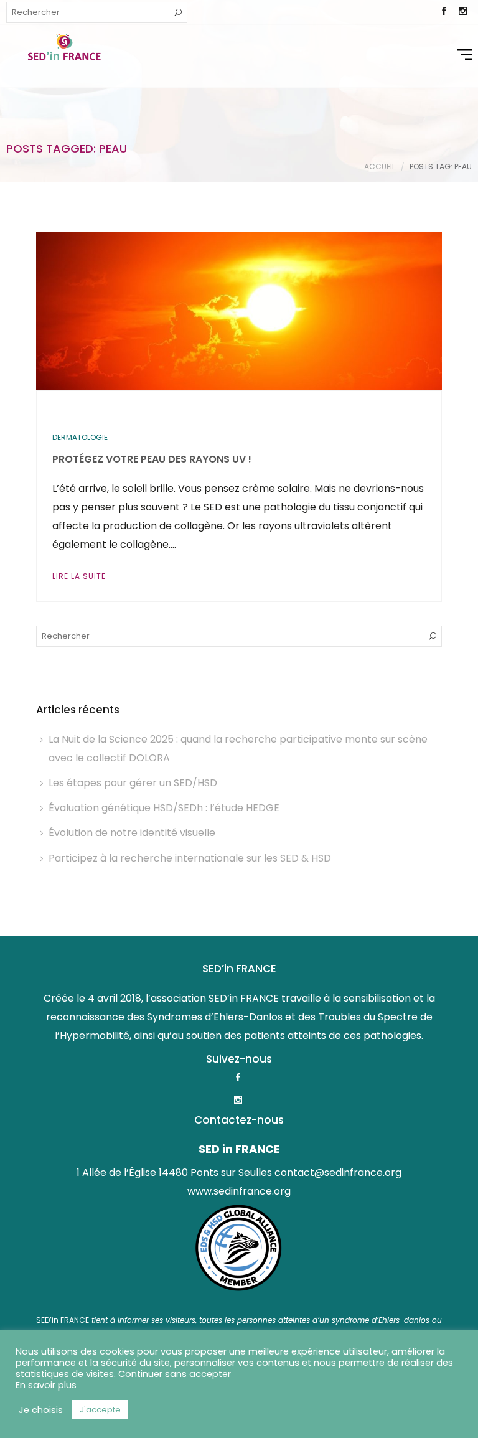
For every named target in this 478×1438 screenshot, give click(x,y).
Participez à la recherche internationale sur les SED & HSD (190, 858)
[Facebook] (443, 12)
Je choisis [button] (41, 1410)
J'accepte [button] (100, 1410)
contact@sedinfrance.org (337, 1172)
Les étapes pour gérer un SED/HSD (133, 783)
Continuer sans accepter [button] (174, 1374)
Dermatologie (80, 437)
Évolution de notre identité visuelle (132, 832)
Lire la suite (79, 576)
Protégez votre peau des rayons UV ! (151, 459)
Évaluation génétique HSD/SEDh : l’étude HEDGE (164, 808)
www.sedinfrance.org (239, 1191)
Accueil (379, 166)
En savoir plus (46, 1385)
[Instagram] (462, 12)
